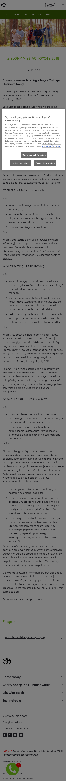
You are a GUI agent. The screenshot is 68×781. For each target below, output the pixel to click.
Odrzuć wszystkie (21, 163)
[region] (33, 139)
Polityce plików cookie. (51, 146)
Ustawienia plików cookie (34, 155)
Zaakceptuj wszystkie (45, 163)
